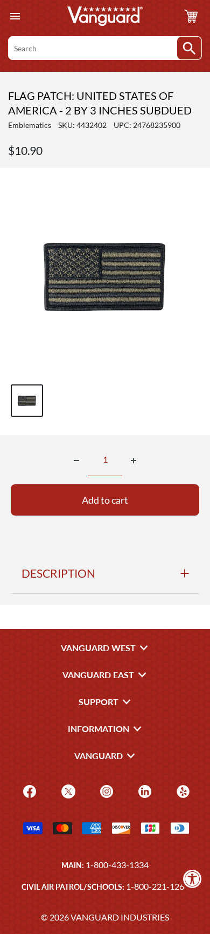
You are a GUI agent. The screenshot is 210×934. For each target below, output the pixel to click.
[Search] (189, 48)
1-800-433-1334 (117, 864)
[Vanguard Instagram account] (105, 790)
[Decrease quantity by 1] (76, 460)
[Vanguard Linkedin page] (143, 790)
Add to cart (105, 500)
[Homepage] (105, 16)
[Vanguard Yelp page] (182, 790)
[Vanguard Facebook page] (28, 790)
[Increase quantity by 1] (133, 460)
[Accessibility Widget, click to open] (192, 879)
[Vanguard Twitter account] (67, 790)
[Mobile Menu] (15, 16)
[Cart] (191, 16)
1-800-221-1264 (157, 886)
